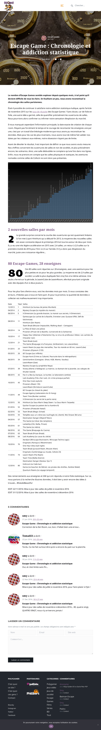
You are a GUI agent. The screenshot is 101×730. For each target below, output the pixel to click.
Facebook (11, 715)
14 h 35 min (38, 539)
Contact (11, 698)
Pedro (62, 708)
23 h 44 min (38, 579)
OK (51, 726)
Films (49, 704)
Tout (49, 715)
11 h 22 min (38, 559)
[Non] (98, 724)
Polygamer (52, 684)
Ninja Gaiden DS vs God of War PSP (75, 687)
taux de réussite (40, 111)
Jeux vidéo (51, 687)
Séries (49, 708)
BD (48, 711)
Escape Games (53, 37)
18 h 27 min (38, 599)
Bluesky (11, 705)
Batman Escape (67, 696)
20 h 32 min (38, 519)
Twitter (10, 712)
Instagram (12, 708)
